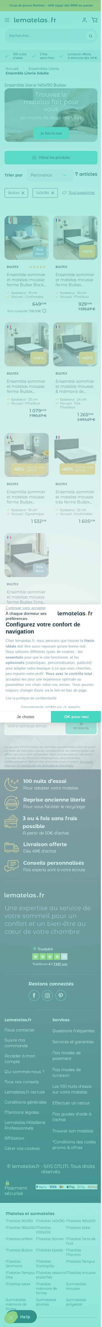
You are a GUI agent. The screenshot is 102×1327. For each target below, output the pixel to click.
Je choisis (25, 716)
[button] (11, 1317)
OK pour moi (76, 716)
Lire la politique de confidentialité (31, 698)
